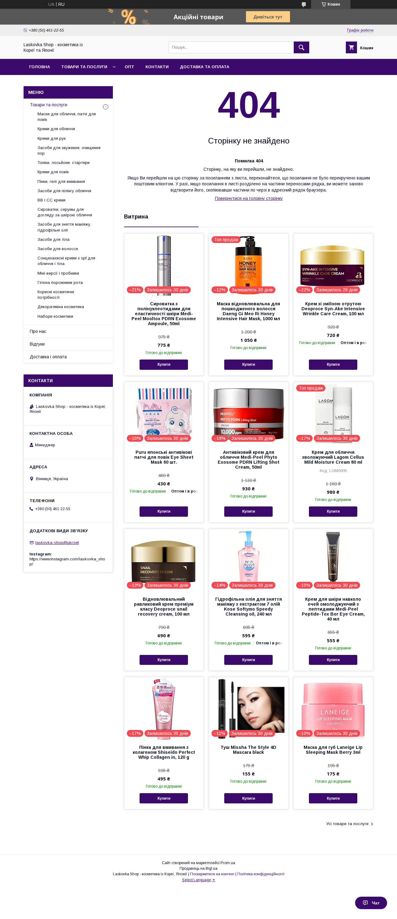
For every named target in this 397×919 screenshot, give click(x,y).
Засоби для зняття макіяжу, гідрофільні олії (64, 227)
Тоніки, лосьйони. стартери (64, 162)
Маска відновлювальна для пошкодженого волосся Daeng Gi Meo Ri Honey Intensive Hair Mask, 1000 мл (248, 311)
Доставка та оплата (204, 66)
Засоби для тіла (53, 239)
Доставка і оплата (48, 356)
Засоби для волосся (58, 248)
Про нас (38, 331)
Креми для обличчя (56, 128)
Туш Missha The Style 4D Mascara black (248, 750)
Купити (164, 364)
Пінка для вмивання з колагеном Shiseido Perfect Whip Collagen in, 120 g (164, 752)
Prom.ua (228, 863)
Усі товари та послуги (347, 823)
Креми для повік (53, 172)
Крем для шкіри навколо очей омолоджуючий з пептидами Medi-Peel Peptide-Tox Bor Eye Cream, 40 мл (333, 609)
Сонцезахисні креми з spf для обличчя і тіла (66, 261)
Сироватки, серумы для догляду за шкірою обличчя (65, 212)
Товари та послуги (84, 66)
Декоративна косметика (61, 306)
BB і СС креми (51, 200)
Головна (39, 66)
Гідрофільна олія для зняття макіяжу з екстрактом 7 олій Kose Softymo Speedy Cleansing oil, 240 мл (248, 606)
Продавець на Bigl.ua (198, 868)
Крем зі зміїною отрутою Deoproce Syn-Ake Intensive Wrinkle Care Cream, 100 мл (333, 308)
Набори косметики (55, 316)
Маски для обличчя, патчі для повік (67, 117)
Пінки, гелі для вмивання (61, 181)
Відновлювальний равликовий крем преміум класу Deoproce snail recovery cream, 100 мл (164, 606)
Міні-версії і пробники (58, 273)
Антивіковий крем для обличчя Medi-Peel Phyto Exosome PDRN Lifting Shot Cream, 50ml (248, 460)
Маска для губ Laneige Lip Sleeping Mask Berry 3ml (333, 750)
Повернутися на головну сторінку (249, 198)
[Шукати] (301, 47)
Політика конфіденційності (260, 874)
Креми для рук (52, 138)
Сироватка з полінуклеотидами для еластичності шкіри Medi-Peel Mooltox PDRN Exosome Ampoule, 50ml (164, 313)
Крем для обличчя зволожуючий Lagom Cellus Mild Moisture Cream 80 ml (333, 457)
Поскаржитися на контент (212, 874)
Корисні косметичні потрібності (56, 294)
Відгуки (37, 344)
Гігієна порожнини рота (60, 282)
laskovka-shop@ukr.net (57, 542)
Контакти (157, 66)
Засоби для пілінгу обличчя (64, 190)
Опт (129, 66)
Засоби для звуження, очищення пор (69, 150)
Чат (376, 902)
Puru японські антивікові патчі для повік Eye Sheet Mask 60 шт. (164, 457)
